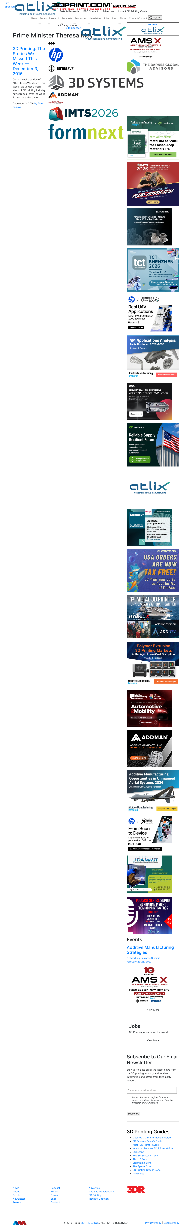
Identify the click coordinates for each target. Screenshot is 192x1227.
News (34, 18)
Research (54, 18)
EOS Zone (138, 1151)
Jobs (106, 18)
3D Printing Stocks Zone (146, 1169)
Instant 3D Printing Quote (132, 11)
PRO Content (90, 11)
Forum (54, 1195)
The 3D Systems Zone (145, 1155)
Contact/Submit (138, 18)
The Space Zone (142, 1166)
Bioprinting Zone (142, 1162)
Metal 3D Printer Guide (146, 1144)
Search (157, 17)
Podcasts (67, 18)
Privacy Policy (153, 1222)
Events (16, 1195)
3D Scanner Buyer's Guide (147, 1141)
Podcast (55, 1187)
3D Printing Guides (148, 1132)
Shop (114, 18)
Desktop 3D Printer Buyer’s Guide (152, 1137)
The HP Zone (140, 1159)
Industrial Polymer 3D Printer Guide (153, 1148)
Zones (43, 18)
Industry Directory (99, 1198)
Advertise (108, 11)
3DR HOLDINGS (90, 1222)
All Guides (138, 1173)
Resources (80, 18)
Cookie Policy (171, 1222)
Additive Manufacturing (102, 1191)
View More (153, 1009)
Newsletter (95, 18)
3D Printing (95, 1195)
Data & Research (69, 11)
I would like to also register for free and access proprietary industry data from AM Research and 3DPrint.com (152, 1100)
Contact (55, 1202)
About (123, 18)
